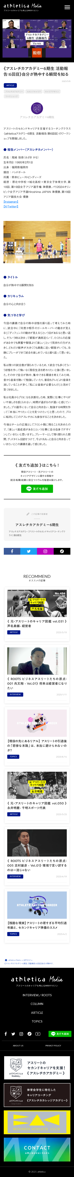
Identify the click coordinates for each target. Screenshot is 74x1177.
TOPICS (37, 1021)
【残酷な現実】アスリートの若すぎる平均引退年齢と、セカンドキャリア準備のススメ (37, 925)
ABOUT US (18, 1045)
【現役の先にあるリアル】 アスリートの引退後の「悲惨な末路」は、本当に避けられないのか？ (37, 746)
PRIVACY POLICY (53, 1045)
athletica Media (14, 960)
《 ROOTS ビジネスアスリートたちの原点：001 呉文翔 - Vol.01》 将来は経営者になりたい (37, 683)
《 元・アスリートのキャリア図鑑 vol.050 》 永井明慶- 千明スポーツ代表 (37, 805)
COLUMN (37, 1004)
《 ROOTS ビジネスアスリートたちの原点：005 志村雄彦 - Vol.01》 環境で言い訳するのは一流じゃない (37, 865)
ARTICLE (37, 1012)
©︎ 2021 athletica (37, 1171)
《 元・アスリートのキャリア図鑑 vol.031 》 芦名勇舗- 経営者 (37, 623)
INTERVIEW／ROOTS (37, 995)
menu (67, 7)
